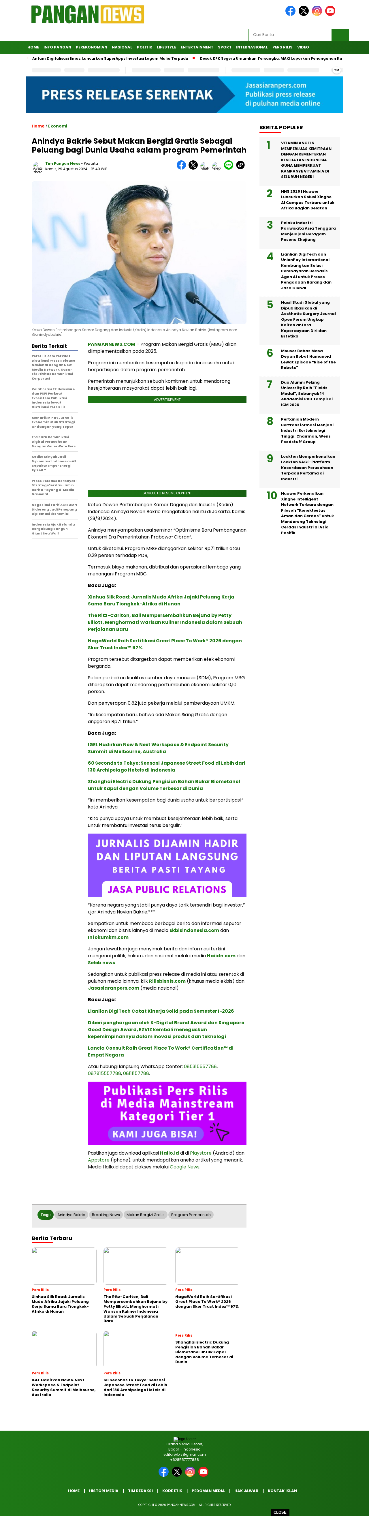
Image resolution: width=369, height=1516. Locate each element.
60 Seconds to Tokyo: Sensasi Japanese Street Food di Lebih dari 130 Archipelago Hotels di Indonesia (166, 766)
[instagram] (318, 14)
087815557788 (104, 1073)
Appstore (99, 1160)
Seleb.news (101, 962)
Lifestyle (166, 47)
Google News (184, 1167)
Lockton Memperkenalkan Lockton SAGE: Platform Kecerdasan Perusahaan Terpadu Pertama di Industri (308, 468)
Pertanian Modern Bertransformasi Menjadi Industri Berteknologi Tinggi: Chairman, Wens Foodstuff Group (307, 430)
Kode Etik (172, 1491)
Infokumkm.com (108, 937)
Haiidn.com (221, 955)
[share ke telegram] (218, 168)
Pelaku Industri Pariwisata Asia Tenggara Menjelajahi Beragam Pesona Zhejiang (308, 231)
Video (303, 47)
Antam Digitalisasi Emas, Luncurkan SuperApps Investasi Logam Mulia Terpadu (83, 58)
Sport (224, 47)
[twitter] (305, 14)
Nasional (122, 47)
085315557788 (200, 1066)
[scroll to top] (353, 1507)
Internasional (252, 47)
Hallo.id (169, 1153)
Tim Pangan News (62, 163)
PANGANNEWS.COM (111, 344)
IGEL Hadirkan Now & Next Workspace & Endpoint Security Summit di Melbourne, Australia (158, 748)
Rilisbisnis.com (167, 981)
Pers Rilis (282, 47)
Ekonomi (57, 126)
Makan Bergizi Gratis (146, 1214)
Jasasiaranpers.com (113, 988)
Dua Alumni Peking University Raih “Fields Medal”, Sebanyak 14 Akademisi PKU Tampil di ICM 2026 (307, 394)
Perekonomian (91, 47)
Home (33, 47)
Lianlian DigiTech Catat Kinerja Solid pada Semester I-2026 (161, 1011)
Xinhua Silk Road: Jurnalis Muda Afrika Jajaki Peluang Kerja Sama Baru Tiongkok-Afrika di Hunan (161, 600)
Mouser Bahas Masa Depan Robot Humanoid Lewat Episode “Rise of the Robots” (308, 359)
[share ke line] (230, 168)
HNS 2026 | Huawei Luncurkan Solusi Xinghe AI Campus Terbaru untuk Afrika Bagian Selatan (307, 200)
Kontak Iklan (282, 1491)
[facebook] (291, 14)
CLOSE (280, 1512)
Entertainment (197, 47)
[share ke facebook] (183, 168)
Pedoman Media (208, 1491)
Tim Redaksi (140, 1491)
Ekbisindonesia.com (194, 930)
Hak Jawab (246, 1491)
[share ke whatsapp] (206, 168)
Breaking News (106, 1214)
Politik (144, 47)
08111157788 (136, 1073)
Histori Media (103, 1491)
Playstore (201, 1153)
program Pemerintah (191, 1214)
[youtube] (331, 14)
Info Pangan (57, 47)
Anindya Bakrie (71, 1214)
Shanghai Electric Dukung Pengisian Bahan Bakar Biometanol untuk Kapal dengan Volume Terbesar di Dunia (164, 785)
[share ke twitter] (194, 168)
